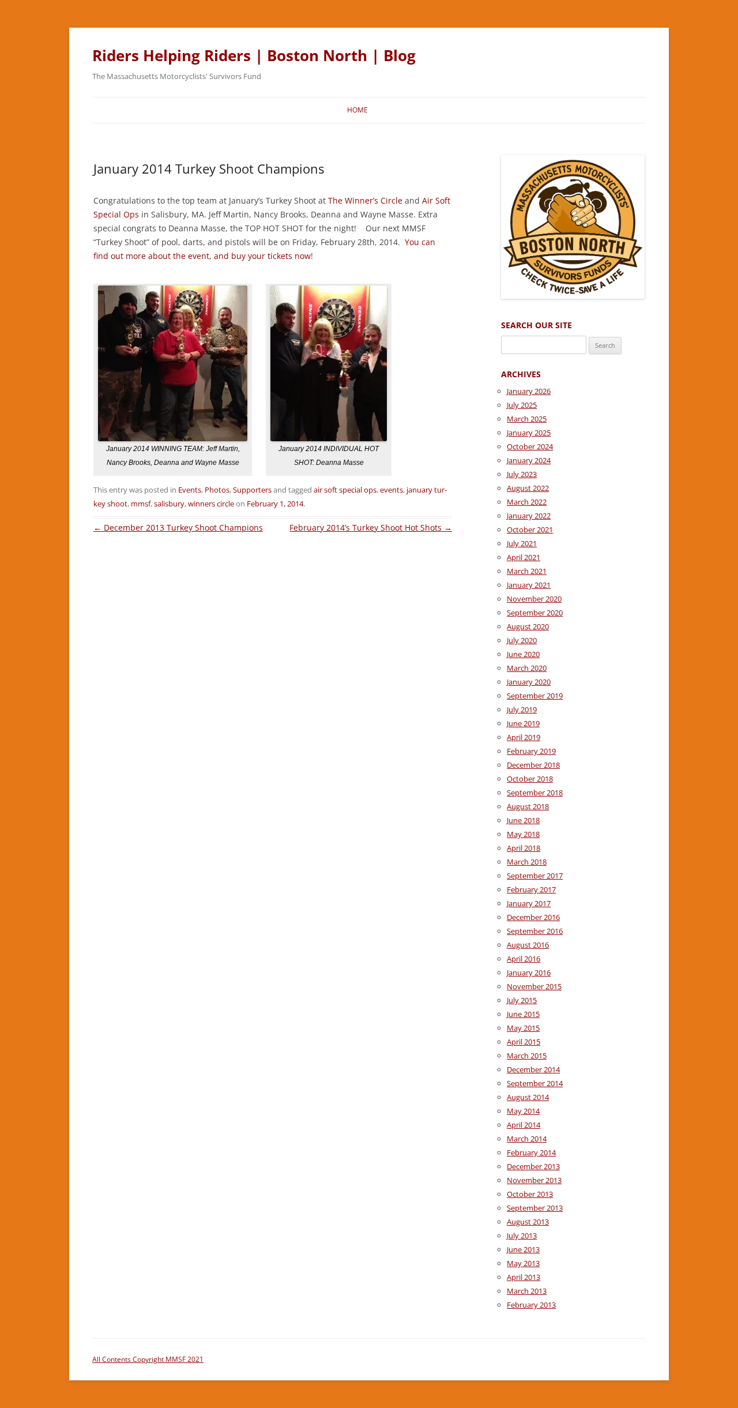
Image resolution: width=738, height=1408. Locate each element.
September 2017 (535, 875)
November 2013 (534, 1180)
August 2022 (528, 488)
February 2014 (531, 1152)
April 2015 (523, 1042)
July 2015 (522, 1000)
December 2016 (533, 917)
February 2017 (531, 889)
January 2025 (529, 432)
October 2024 (530, 446)
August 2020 (528, 626)
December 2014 (533, 1069)
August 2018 (528, 806)
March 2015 (527, 1055)
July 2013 (522, 1235)
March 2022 (527, 502)
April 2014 (523, 1125)
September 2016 (535, 931)
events (391, 490)
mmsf (140, 503)
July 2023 (522, 474)
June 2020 (523, 654)
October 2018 (530, 779)
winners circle (211, 503)
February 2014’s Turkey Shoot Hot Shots (370, 527)
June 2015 (523, 1014)
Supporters (252, 490)
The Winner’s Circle (365, 200)
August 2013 (528, 1221)
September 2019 (535, 695)
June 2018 (523, 820)
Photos (217, 490)
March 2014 (527, 1138)
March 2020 (527, 668)
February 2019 (531, 751)
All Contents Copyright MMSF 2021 (148, 1359)
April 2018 (523, 848)
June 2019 (523, 723)
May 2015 (523, 1028)
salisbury (169, 503)
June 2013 (523, 1249)
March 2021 (527, 571)
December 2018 (533, 765)
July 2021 (522, 543)
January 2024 (529, 460)
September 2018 (535, 792)
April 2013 (523, 1277)
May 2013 (523, 1263)
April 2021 (523, 557)
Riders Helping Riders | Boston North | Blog (254, 55)
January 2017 (529, 903)
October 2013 (530, 1194)
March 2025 (527, 419)
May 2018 (523, 834)
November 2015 (534, 986)
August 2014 (528, 1097)
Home (357, 110)
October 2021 (530, 529)
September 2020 (535, 612)
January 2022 (529, 515)
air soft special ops (345, 490)
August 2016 (528, 945)
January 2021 (529, 585)
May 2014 (523, 1111)
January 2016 (529, 972)
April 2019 (523, 737)
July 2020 (522, 640)
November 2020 (534, 599)
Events (189, 490)
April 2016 (523, 958)
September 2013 (535, 1208)
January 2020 (529, 682)
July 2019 (522, 709)
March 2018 (527, 862)
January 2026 (529, 391)
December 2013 (533, 1166)
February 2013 (531, 1305)
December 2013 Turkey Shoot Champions (178, 527)
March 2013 (527, 1291)
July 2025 (522, 405)
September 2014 (535, 1083)
